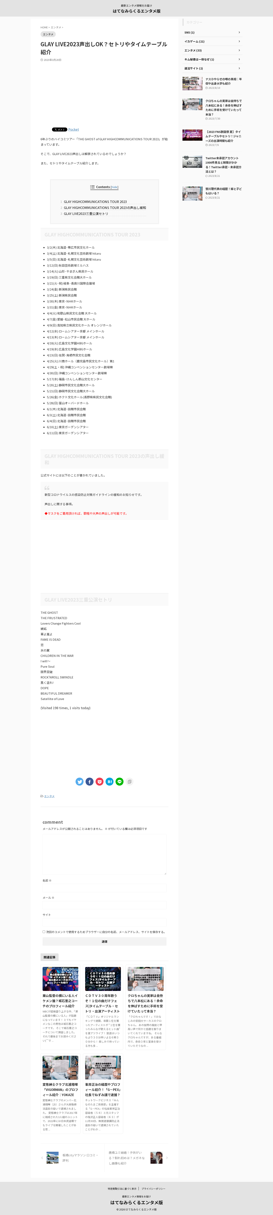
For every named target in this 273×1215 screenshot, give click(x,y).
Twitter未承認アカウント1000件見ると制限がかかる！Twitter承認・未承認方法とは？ (223, 165)
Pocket (73, 129)
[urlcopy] (130, 782)
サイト (47, 915)
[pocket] (100, 782)
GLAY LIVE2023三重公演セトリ (85, 213)
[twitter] (80, 782)
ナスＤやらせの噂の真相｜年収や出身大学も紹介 (223, 81)
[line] (120, 782)
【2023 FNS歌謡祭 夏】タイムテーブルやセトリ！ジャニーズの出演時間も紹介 (223, 136)
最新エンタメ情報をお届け (136, 1196)
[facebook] (90, 782)
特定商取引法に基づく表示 (122, 1188)
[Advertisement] (104, 94)
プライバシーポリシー (153, 1188)
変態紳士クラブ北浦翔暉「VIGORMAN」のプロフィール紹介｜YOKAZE (60, 1089)
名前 (47, 880)
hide (114, 187)
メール (48, 898)
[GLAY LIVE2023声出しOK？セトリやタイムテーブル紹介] (110, 782)
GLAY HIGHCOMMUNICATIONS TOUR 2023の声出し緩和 (104, 207)
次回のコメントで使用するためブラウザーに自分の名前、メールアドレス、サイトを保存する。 (106, 932)
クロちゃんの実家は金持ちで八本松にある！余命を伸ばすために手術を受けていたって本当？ (223, 107)
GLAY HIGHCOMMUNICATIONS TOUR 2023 (95, 201)
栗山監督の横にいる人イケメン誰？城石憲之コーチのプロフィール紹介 (60, 1000)
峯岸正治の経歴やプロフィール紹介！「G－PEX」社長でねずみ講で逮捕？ (103, 1089)
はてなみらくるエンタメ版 (136, 11)
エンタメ (49, 796)
